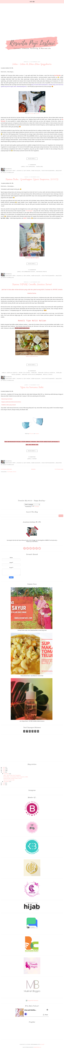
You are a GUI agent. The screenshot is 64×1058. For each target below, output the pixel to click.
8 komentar (32, 456)
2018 (4, 783)
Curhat (34, 458)
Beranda (33, 469)
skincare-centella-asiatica (46, 372)
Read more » (32, 158)
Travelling (39, 166)
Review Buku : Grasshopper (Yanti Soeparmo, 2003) (32, 179)
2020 (3, 772)
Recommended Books (29, 271)
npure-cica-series (24, 372)
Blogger (42, 1044)
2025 (4, 767)
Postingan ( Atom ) (11, 471)
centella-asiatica (12, 372)
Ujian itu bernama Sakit (32, 387)
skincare (34, 372)
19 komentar (32, 269)
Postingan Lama (59, 469)
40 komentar (32, 370)
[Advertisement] (32, 13)
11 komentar (32, 164)
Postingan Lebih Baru (6, 469)
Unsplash (37, 113)
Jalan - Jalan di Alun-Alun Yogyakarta (32, 64)
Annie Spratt (31, 113)
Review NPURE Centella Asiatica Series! (32, 284)
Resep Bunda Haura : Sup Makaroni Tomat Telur (32, 675)
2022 (4, 769)
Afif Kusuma (31, 433)
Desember (6, 773)
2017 (4, 784)
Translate (36, 506)
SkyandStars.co (37, 1047)
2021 (4, 770)
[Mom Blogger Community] (32, 833)
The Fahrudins (30, 166)
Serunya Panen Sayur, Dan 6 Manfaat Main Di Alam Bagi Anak (32, 630)
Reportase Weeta (41, 271)
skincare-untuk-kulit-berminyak (32, 374)
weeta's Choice (47, 374)
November (6, 781)
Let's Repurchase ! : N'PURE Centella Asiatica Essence (32, 721)
